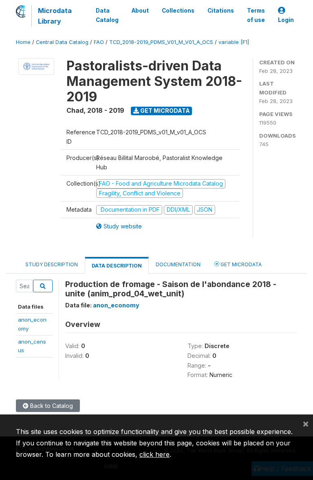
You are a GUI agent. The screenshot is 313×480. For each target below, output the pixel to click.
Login (286, 20)
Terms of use (256, 15)
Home (23, 42)
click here (154, 454)
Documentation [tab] (178, 264)
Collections (178, 10)
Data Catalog (107, 15)
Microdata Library (55, 16)
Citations (220, 10)
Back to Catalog (51, 405)
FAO (99, 42)
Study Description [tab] (51, 264)
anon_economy (116, 305)
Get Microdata (164, 110)
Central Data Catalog (62, 42)
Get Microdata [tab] (240, 264)
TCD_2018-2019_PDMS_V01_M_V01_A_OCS (161, 42)
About (140, 10)
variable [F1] (233, 42)
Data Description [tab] (117, 266)
